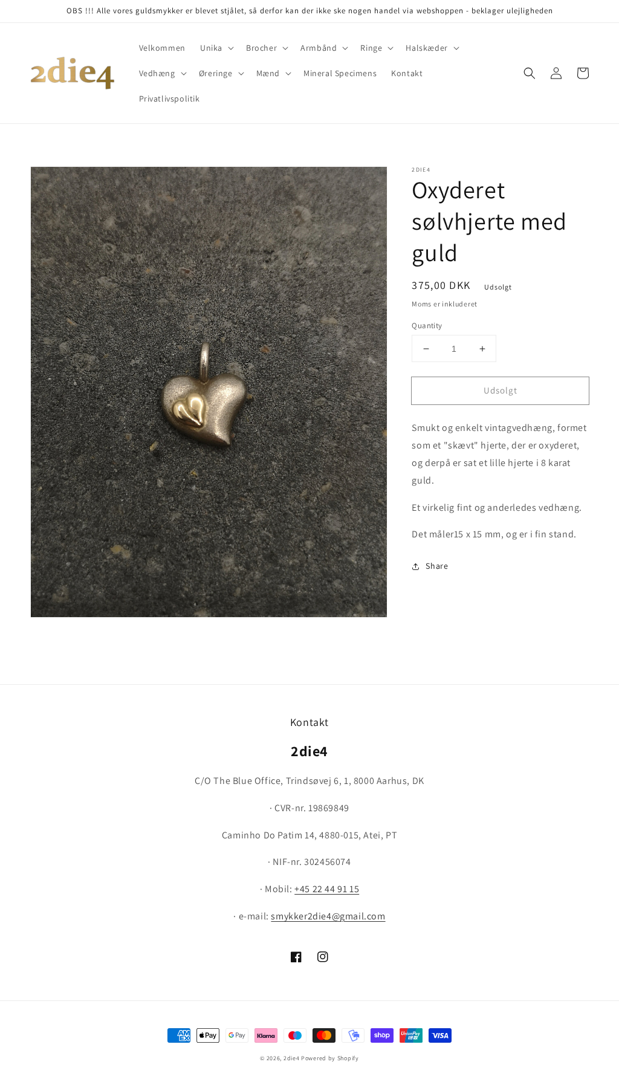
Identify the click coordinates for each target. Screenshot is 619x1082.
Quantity (427, 325)
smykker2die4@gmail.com (328, 916)
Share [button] (437, 565)
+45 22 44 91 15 (326, 889)
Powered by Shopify (330, 1058)
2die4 (292, 1058)
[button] (216, 47)
